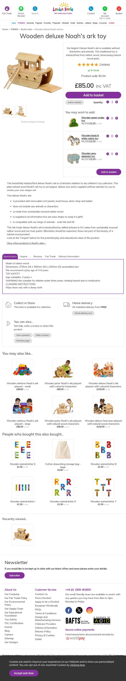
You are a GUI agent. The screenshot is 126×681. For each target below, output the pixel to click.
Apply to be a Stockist (47, 601)
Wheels (65, 23)
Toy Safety (11, 619)
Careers (9, 634)
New (14, 23)
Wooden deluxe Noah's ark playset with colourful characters (103, 385)
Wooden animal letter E (22, 464)
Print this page (23, 340)
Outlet (111, 23)
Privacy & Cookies (45, 635)
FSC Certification (14, 623)
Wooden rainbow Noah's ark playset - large (22, 422)
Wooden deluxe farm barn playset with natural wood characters (103, 422)
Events (8, 626)
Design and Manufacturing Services (48, 618)
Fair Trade (50, 256)
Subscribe (14, 575)
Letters (88, 23)
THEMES (21, 23)
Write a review (42, 335)
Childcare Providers (45, 623)
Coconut (103, 23)
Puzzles (47, 23)
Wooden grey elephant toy (88, 155)
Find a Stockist (43, 598)
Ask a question (23, 335)
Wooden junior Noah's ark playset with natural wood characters (63, 422)
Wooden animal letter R (63, 501)
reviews (104, 64)
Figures (38, 23)
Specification (10, 256)
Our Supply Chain (14, 608)
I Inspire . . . (25, 256)
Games (80, 23)
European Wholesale (46, 605)
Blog (7, 630)
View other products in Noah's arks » (26, 243)
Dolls (73, 23)
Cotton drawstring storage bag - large (63, 465)
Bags (95, 23)
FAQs (38, 609)
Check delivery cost (83, 313)
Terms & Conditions (46, 613)
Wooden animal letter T (103, 501)
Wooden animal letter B (103, 464)
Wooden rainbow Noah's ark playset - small (22, 385)
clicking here (77, 665)
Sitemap (9, 638)
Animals (30, 23)
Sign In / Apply (105, 18)
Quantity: (98, 102)
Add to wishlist (74, 102)
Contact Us (41, 594)
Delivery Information (69, 256)
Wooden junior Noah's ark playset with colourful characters (63, 385)
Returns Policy (43, 631)
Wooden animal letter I (22, 501)
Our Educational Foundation (13, 614)
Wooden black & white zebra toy (90, 137)
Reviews (38, 256)
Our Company (12, 594)
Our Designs (11, 642)
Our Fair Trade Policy (16, 598)
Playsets (56, 23)
